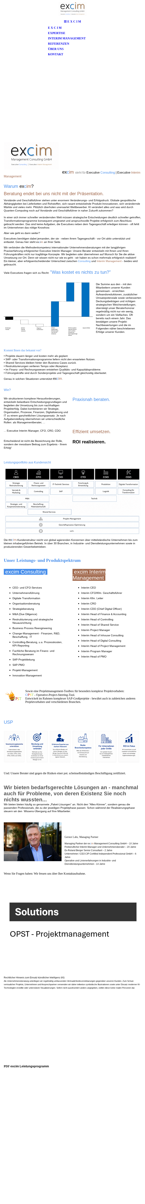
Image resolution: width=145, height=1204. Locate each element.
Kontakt (55, 54)
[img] (72, 9)
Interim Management (67, 38)
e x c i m (55, 27)
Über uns (56, 49)
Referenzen (58, 43)
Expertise (56, 33)
